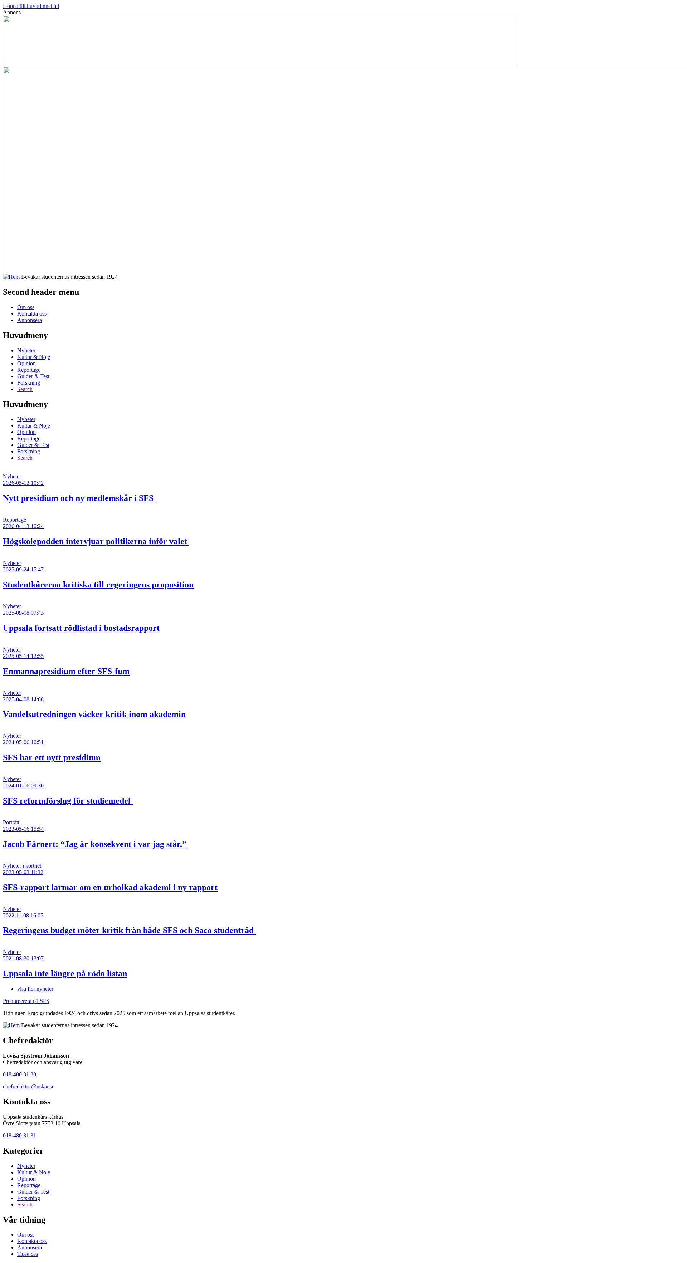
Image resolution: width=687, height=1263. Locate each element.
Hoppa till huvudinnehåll (31, 6)
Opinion (26, 363)
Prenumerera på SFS (26, 1001)
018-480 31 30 (19, 1074)
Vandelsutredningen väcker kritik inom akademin (94, 714)
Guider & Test (33, 376)
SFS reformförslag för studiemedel (68, 800)
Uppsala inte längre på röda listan (65, 973)
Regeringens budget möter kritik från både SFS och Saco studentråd (129, 930)
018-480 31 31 (19, 1135)
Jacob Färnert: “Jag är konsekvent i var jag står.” (96, 844)
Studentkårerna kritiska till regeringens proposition (98, 584)
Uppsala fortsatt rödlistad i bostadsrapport (81, 628)
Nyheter (26, 350)
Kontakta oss (32, 314)
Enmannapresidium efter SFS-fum (66, 671)
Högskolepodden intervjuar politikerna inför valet (96, 541)
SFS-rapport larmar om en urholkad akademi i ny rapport (110, 887)
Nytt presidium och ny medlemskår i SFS (79, 498)
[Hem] (12, 277)
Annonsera (29, 320)
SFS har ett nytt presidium (52, 757)
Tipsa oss (27, 1254)
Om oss (25, 307)
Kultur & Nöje (33, 357)
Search (25, 389)
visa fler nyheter (35, 989)
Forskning (28, 383)
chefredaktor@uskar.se (28, 1086)
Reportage (28, 370)
